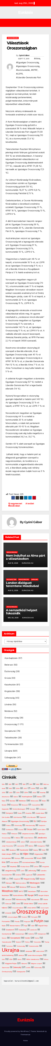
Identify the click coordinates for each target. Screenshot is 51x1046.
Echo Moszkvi (31, 817)
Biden (44, 801)
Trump (47, 942)
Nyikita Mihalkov (18, 895)
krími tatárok (14, 862)
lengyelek (45, 866)
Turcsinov (9, 946)
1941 (30, 784)
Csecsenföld (36, 805)
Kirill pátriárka (6, 858)
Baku (3, 801)
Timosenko (37, 942)
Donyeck (9, 813)
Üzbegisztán (10, 757)
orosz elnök (31, 908)
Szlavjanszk (42, 934)
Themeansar (25, 1035)
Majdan (42, 879)
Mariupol (9, 883)
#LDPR (19, 73)
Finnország (18, 825)
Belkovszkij (34, 801)
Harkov (4, 834)
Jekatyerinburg (11, 842)
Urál (3, 959)
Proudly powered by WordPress (16, 1031)
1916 (10, 784)
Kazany (35, 850)
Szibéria (31, 934)
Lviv (7, 879)
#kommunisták (23, 70)
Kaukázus (13, 850)
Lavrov (36, 866)
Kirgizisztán (9, 691)
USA (10, 959)
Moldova (8, 711)
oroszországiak (13, 917)
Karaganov (41, 846)
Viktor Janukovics (32, 959)
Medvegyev (35, 883)
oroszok (8, 913)
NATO (21, 891)
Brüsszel (25, 805)
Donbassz (42, 809)
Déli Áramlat (17, 817)
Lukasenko (41, 875)
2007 (25, 788)
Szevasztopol (19, 934)
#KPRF (34, 70)
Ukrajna (34, 579)
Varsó (19, 959)
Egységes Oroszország (20, 821)
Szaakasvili (10, 930)
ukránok (21, 955)
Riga (25, 926)
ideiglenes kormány (28, 834)
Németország (21, 899)
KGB (17, 854)
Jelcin (23, 842)
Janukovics (42, 838)
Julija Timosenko (7, 846)
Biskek (4, 805)
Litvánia (8, 704)
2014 (26, 792)
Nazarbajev (32, 891)
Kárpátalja (13, 866)
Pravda (17, 921)
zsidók (28, 967)
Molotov (33, 887)
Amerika (42, 792)
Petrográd (34, 917)
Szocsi (4, 938)
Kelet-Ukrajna (7, 854)
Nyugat (31, 895)
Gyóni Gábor (24, 55)
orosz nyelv (45, 908)
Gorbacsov (10, 829)
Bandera (12, 801)
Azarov (15, 797)
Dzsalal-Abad (40, 813)
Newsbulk (40, 1031)
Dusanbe (29, 813)
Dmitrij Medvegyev (19, 809)
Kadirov (31, 846)
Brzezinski (14, 805)
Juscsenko (21, 846)
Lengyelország (10, 871)
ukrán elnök (40, 951)
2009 (41, 788)
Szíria (37, 938)
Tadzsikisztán (10, 737)
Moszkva (7, 891)
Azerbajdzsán (11, 658)
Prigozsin (27, 921)
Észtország (9, 671)
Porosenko (6, 921)
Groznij (20, 829)
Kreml (39, 858)
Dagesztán (5, 809)
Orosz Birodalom (17, 908)
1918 (24, 784)
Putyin (38, 921)
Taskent (18, 942)
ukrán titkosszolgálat (35, 955)
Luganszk (29, 875)
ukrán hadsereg (7, 955)
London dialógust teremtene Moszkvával (22, 584)
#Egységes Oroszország (27, 62)
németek (8, 899)
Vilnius (46, 959)
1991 (10, 788)
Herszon (14, 834)
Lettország (9, 698)
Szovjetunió (10, 731)
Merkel (4, 887)
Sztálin (27, 938)
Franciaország (30, 825)
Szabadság (22, 930)
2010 (3, 792)
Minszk (12, 887)
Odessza (8, 904)
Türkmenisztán (11, 744)
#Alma (37, 58)
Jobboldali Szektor (36, 842)
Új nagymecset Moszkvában (15, 505)
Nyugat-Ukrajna (43, 895)
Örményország (11, 717)
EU (35, 821)
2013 (17, 792)
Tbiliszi (27, 942)
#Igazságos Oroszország (27, 66)
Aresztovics (6, 797)
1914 (3, 784)
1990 (37, 784)
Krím (3, 862)
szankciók (33, 930)
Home (25, 1041)
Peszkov (24, 917)
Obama (45, 899)
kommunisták (29, 858)
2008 (33, 788)
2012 (10, 792)
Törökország (21, 946)
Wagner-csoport (36, 963)
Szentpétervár (6, 934)
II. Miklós (17, 838)
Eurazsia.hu (27, 563)
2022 (34, 792)
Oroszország (13, 38)
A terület (30, 504)
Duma (20, 813)
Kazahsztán (11, 579)
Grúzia (7, 678)
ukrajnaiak (29, 951)
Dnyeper (33, 809)
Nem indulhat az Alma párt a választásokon (25, 557)
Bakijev (39, 797)
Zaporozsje (5, 967)
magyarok (17, 879)
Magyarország (29, 879)
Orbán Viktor (28, 904)
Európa (44, 821)
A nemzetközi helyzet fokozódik (21, 611)
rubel (32, 926)
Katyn (4, 850)
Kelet (43, 850)
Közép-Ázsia (25, 866)
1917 (16, 784)
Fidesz (8, 825)
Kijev (26, 853)
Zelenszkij (17, 967)
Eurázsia (25, 12)
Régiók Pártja (43, 926)
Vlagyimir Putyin (11, 963)
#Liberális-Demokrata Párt (28, 77)
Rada (3, 926)
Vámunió (24, 963)
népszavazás (35, 899)
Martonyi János (21, 883)
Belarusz (8, 664)
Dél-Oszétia (6, 817)
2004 (18, 788)
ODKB (18, 904)
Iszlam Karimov (29, 838)
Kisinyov (18, 858)
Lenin (22, 871)
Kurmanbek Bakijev (28, 862)
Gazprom (42, 825)
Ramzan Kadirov (15, 926)
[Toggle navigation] (27, 23)
